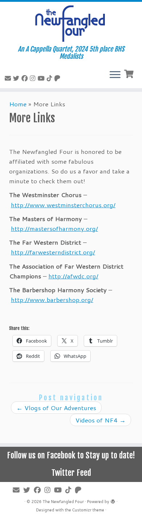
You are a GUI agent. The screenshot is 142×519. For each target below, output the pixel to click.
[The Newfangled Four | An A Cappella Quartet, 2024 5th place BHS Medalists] (71, 23)
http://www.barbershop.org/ (52, 299)
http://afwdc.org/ (73, 275)
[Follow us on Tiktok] (50, 78)
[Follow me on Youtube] (42, 78)
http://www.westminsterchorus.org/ (63, 204)
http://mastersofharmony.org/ (54, 228)
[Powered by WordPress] (112, 500)
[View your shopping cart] (129, 73)
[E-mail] (9, 78)
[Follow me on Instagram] (34, 78)
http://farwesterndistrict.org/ (53, 252)
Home (18, 103)
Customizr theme (88, 510)
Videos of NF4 (100, 420)
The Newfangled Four (63, 501)
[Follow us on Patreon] (58, 78)
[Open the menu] (115, 75)
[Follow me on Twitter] (17, 78)
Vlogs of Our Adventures (56, 407)
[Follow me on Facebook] (25, 78)
